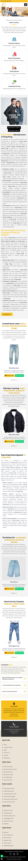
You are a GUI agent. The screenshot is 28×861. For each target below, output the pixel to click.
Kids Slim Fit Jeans (8, 821)
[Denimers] (3, 4)
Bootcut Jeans (7, 837)
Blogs (5, 750)
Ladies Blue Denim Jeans (10, 793)
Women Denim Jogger (9, 796)
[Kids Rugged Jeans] (14, 632)
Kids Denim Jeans (8, 810)
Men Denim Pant (8, 780)
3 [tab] (14, 593)
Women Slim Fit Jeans (9, 801)
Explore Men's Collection (14, 130)
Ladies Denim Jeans (9, 791)
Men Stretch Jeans (8, 774)
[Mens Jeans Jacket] (14, 421)
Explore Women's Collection (14, 127)
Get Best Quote (10, 375)
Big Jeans (6, 832)
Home (5, 744)
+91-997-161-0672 (6, 1)
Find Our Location (14, 716)
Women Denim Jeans (9, 788)
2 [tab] (13, 593)
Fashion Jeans (7, 843)
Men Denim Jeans (8, 766)
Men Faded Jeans (8, 777)
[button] (2, 11)
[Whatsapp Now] (2, 856)
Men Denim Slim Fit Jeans (10, 769)
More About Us (7, 314)
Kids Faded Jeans (8, 813)
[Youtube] (14, 854)
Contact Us (14, 733)
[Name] (25, 4)
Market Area (7, 758)
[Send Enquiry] (1, 859)
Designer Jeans (7, 840)
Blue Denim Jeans (14, 368)
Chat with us (20, 375)
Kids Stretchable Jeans (9, 815)
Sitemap (6, 755)
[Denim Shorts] (14, 568)
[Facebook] (10, 854)
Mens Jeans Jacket (14, 434)
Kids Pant (6, 823)
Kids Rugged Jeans (14, 646)
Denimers (10, 851)
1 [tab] (11, 593)
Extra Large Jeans (8, 835)
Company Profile (8, 747)
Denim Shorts (14, 582)
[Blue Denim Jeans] (14, 354)
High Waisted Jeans (9, 845)
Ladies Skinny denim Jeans (10, 799)
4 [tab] (16, 593)
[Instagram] (18, 854)
